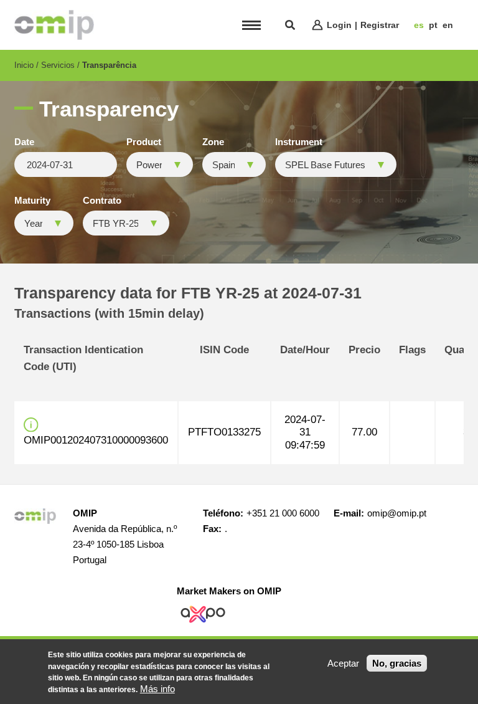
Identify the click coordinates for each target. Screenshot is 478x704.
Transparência (109, 65)
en (448, 25)
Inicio (24, 65)
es (419, 25)
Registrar (379, 25)
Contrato (102, 201)
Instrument (298, 142)
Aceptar (343, 663)
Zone (213, 142)
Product (143, 142)
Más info (157, 688)
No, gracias (396, 663)
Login (339, 25)
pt (433, 25)
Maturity (32, 201)
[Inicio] (54, 25)
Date (24, 142)
